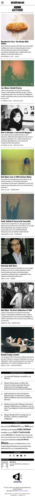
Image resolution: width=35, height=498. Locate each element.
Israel (28, 437)
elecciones (18, 435)
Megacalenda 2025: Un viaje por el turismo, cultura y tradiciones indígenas (17, 417)
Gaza (10, 437)
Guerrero (14, 437)
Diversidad (18, 234)
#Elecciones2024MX (6, 426)
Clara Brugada (13, 429)
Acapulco (22, 426)
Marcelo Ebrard (13, 440)
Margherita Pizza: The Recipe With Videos (14, 42)
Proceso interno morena (8, 446)
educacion (9, 435)
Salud (17, 56)
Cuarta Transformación (21, 432)
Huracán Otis (20, 437)
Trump (16, 448)
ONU (16, 443)
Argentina (31, 426)
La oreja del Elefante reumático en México (17, 377)
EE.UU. (14, 435)
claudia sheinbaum (24, 429)
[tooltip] (10, 455)
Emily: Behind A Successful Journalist (16, 221)
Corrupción (10, 432)
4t (19, 426)
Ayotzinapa (4, 429)
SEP (9, 448)
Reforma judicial (19, 446)
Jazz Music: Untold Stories (11, 88)
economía (3, 435)
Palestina (19, 443)
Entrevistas (15, 189)
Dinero (12, 278)
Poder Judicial (27, 443)
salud (6, 448)
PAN (22, 443)
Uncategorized (16, 365)
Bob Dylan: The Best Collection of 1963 (16, 310)
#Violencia (14, 426)
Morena (26, 439)
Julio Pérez (13, 462)
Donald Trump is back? (10, 355)
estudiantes (6, 437)
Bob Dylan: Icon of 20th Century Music (16, 177)
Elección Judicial (25, 435)
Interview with (9, 266)
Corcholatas (4, 432)
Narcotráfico (11, 443)
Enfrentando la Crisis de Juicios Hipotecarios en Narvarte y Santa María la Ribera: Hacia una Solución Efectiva (18, 396)
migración (20, 439)
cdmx (8, 429)
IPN (25, 437)
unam (19, 448)
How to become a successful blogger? (16, 132)
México (4, 443)
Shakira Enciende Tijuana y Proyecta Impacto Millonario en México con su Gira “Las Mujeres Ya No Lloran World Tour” (19, 407)
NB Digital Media (22, 491)
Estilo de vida (18, 101)
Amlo (27, 426)
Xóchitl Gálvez (24, 448)
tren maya (12, 448)
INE (24, 437)
